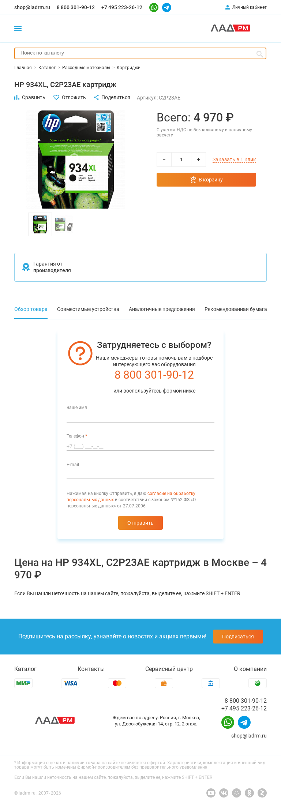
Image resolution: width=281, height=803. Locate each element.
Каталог (25, 668)
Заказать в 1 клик (234, 159)
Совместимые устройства (88, 309)
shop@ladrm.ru (32, 7)
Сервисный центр (169, 668)
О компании (250, 668)
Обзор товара (31, 309)
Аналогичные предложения (162, 309)
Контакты (91, 668)
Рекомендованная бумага (236, 309)
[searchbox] (140, 52)
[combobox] (140, 53)
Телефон (77, 436)
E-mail (73, 464)
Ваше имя (77, 407)
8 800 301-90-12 (76, 7)
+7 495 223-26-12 (121, 7)
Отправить (140, 523)
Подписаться (238, 636)
